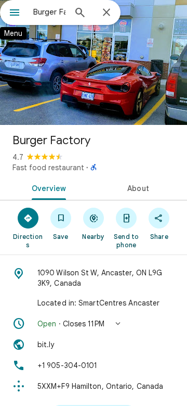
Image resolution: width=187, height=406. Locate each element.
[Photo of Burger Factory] (93, 62)
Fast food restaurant (48, 167)
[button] (93, 323)
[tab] (47, 187)
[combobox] (49, 12)
